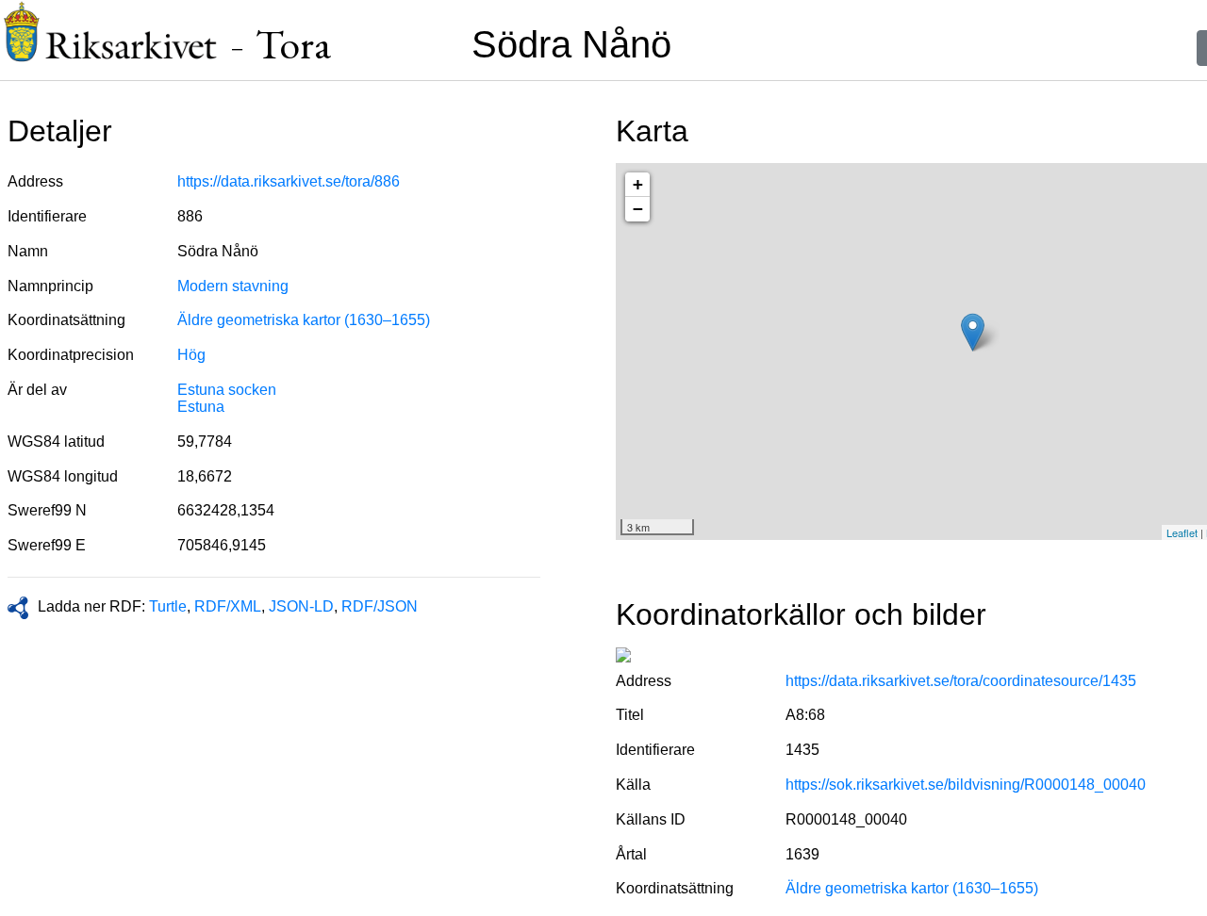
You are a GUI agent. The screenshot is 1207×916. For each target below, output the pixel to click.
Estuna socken (226, 390)
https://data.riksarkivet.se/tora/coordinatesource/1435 (960, 681)
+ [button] (638, 184)
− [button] (638, 209)
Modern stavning (233, 286)
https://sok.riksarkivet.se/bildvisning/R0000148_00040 (965, 785)
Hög (191, 355)
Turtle (168, 606)
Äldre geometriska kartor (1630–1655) (303, 320)
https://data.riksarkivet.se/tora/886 (288, 181)
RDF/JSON (379, 606)
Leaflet (1182, 532)
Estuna (200, 407)
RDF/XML (227, 606)
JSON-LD (301, 606)
